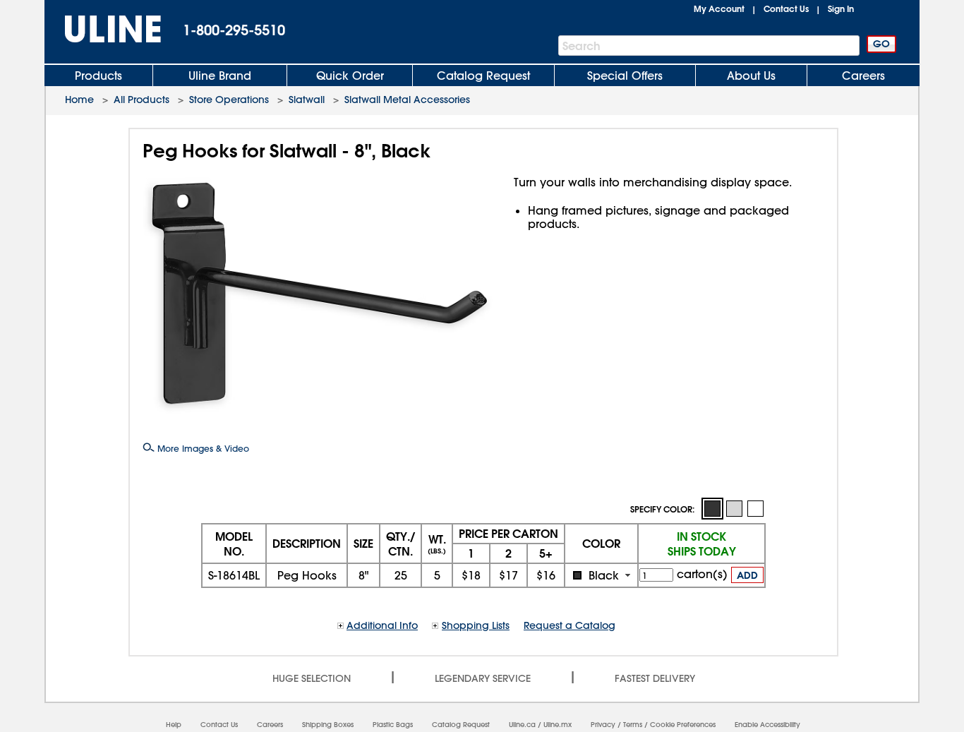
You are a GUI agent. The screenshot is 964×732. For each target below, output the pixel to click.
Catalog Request (483, 75)
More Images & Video (202, 448)
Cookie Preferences (683, 724)
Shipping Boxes (328, 724)
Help (173, 724)
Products (98, 75)
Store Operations (229, 99)
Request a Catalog (569, 625)
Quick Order (350, 75)
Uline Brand (219, 75)
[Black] (712, 509)
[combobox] (601, 575)
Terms (632, 724)
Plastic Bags (393, 724)
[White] (755, 508)
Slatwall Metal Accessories (407, 99)
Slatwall (307, 99)
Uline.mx (557, 724)
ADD (747, 575)
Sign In (841, 8)
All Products (141, 99)
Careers (863, 75)
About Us (751, 75)
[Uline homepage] (103, 29)
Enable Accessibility (767, 724)
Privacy (603, 724)
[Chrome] (734, 508)
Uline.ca (522, 724)
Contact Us (786, 8)
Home (79, 99)
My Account (719, 8)
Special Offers (625, 75)
